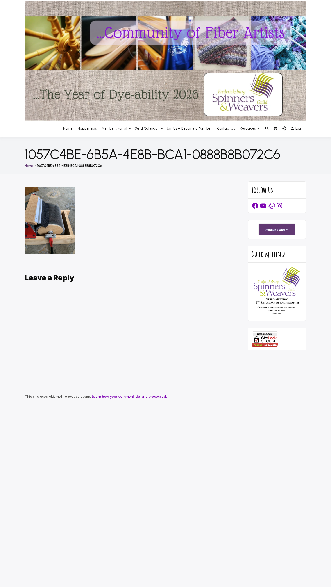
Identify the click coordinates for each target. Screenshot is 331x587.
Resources (248, 128)
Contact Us (226, 128)
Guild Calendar (146, 128)
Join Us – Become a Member (189, 128)
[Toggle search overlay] (267, 128)
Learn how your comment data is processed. (129, 396)
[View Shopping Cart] (275, 128)
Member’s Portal (114, 128)
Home (68, 128)
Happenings (87, 128)
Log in (300, 128)
